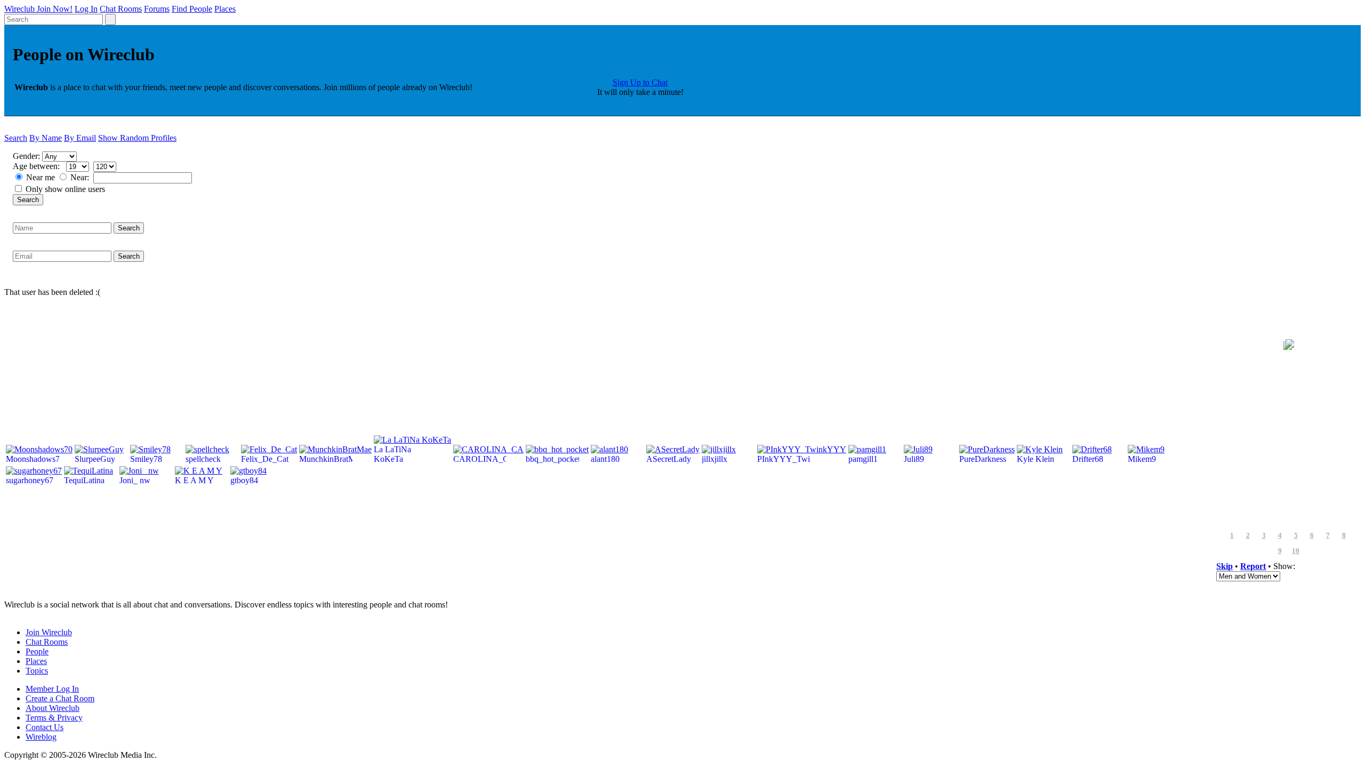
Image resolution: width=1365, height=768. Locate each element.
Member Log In (52, 688)
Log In (86, 8)
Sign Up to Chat (640, 82)
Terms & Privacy (54, 717)
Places (225, 8)
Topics (37, 670)
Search (15, 137)
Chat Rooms (121, 8)
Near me (40, 177)
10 (1295, 551)
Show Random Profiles (137, 137)
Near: (80, 177)
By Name (45, 137)
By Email (80, 137)
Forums (157, 8)
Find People (192, 8)
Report (1253, 566)
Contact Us (44, 727)
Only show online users (65, 189)
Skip (1224, 566)
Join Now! (55, 8)
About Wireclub (52, 708)
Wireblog (41, 736)
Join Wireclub (49, 632)
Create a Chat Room (60, 698)
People (37, 651)
